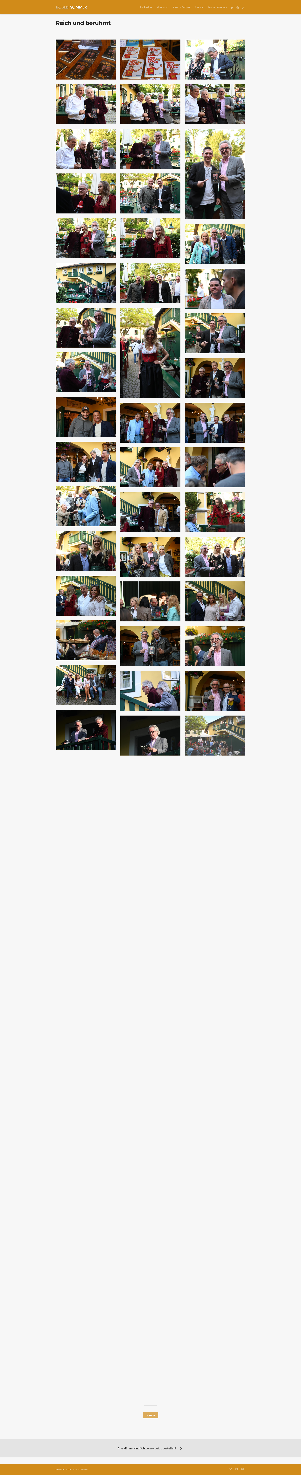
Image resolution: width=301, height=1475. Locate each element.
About (75, 1469)
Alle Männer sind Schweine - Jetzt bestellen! (147, 1448)
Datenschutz (83, 1469)
